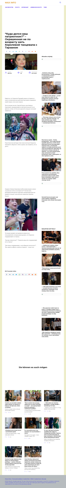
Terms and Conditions (17, 478)
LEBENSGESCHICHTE (36, 7)
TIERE (45, 7)
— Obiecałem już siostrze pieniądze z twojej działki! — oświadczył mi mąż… (52, 404)
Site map (44, 478)
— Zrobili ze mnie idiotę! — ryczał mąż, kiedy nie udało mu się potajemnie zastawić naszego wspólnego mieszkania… (51, 98)
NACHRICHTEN (9, 7)
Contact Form (37, 478)
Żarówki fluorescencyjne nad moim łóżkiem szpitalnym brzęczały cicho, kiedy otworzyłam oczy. (51, 199)
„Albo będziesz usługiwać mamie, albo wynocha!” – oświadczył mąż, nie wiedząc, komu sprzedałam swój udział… (51, 334)
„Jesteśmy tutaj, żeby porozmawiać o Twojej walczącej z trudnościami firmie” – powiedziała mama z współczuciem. (51, 75)
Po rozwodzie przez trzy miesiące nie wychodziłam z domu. (32, 432)
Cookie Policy (26, 478)
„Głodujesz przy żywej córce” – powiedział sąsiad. (13, 431)
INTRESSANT (25, 7)
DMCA (32, 478)
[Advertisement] (33, 22)
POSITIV (17, 7)
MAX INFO (10, 2)
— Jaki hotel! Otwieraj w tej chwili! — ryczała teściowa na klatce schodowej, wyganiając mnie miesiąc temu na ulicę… (51, 289)
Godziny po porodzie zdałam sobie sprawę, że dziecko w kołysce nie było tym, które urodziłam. (13, 405)
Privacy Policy (8, 478)
